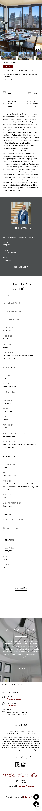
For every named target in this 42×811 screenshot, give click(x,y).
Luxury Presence (26, 786)
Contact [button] (21, 668)
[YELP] (27, 775)
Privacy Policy (29, 797)
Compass (35, 739)
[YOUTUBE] (19, 775)
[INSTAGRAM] (10, 775)
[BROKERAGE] (36, 775)
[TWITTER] (23, 775)
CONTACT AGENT (21, 267)
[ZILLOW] (32, 775)
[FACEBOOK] (5, 775)
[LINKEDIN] (14, 775)
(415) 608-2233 (9, 245)
